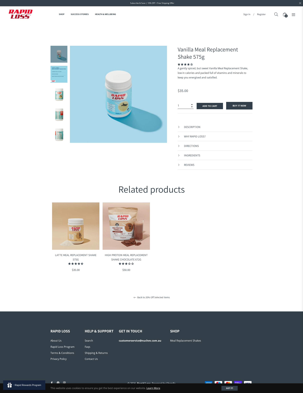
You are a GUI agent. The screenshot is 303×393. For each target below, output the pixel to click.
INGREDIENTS (191, 155)
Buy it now (239, 105)
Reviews (188, 165)
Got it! (229, 388)
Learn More (153, 388)
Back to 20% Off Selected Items (153, 297)
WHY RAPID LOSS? (194, 136)
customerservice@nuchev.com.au (140, 340)
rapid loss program (62, 347)
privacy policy (58, 359)
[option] (75, 240)
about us (56, 340)
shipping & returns (96, 353)
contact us (91, 359)
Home (129, 27)
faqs (87, 347)
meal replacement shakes (185, 340)
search (89, 340)
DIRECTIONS (191, 146)
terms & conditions (62, 353)
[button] (185, 64)
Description (191, 127)
